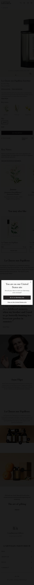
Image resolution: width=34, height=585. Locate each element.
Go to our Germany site (17, 297)
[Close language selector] (31, 282)
